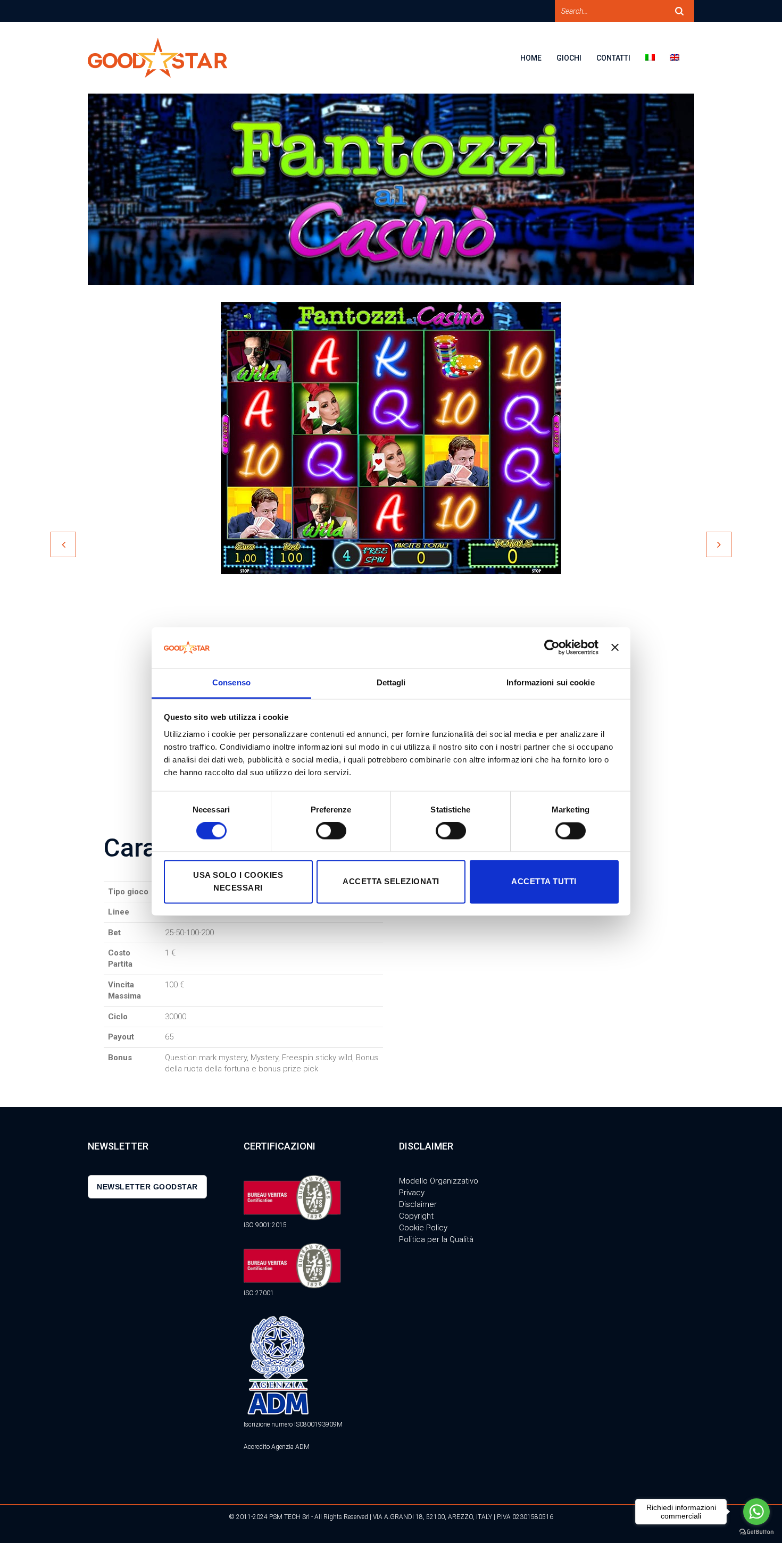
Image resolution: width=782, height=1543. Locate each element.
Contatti (613, 58)
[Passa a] (657, 64)
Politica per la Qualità (436, 1239)
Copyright (416, 1216)
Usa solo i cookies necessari (238, 881)
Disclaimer (418, 1204)
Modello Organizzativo (438, 1181)
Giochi (568, 58)
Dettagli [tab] (391, 682)
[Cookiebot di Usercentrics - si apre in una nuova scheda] (551, 648)
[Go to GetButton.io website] (756, 1532)
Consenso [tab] (231, 682)
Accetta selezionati (391, 881)
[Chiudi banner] (615, 647)
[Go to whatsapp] (756, 1511)
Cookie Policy (423, 1227)
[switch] (331, 831)
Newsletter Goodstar (147, 1187)
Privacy (412, 1192)
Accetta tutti (544, 881)
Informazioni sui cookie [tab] (550, 682)
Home (531, 58)
